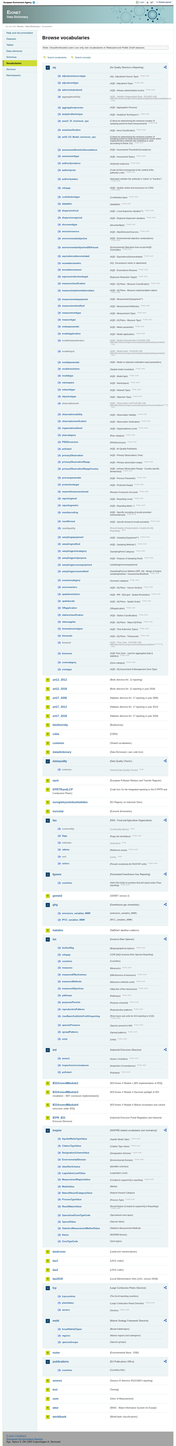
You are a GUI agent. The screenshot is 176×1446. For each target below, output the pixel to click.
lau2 (55, 1269)
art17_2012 (60, 706)
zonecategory (69, 662)
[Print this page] (148, 2)
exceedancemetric (71, 263)
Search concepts (83, 58)
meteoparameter (70, 326)
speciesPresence (71, 1025)
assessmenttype (70, 156)
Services (11, 69)
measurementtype (71, 313)
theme (65, 1235)
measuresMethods (71, 981)
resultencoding (70, 512)
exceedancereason (72, 269)
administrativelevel (72, 90)
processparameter (71, 477)
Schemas (11, 57)
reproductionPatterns (73, 1009)
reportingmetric (70, 505)
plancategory (69, 435)
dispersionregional (72, 217)
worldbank (59, 1416)
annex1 (66, 1058)
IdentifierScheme (71, 1166)
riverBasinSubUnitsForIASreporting (81, 1016)
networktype (68, 389)
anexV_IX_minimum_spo (75, 121)
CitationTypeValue (71, 1146)
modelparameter (70, 362)
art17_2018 (60, 715)
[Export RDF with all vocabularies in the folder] (165, 68)
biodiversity (60, 724)
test (55, 1389)
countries (67, 883)
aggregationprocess (72, 107)
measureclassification (73, 283)
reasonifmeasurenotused (75, 491)
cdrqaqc (66, 188)
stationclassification (72, 615)
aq (54, 67)
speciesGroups (70, 1342)
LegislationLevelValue (73, 1173)
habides (58, 930)
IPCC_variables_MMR (73, 920)
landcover (59, 1251)
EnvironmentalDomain (74, 1159)
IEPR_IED (59, 1117)
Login (141, 2)
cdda (56, 734)
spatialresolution (71, 594)
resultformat (68, 521)
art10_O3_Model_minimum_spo (79, 137)
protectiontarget (70, 484)
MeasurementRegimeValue (76, 1179)
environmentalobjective (74, 238)
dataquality (60, 761)
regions (66, 1335)
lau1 (55, 1260)
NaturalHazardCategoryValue (77, 1193)
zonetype (67, 669)
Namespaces (13, 75)
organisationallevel (72, 428)
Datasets (11, 38)
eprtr (56, 780)
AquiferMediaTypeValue (74, 1139)
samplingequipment (72, 537)
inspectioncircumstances (75, 1065)
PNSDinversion (70, 442)
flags (64, 836)
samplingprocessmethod (75, 571)
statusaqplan (69, 622)
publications (61, 1361)
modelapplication (71, 333)
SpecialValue (69, 1221)
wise (55, 1407)
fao (55, 820)
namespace (68, 382)
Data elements (14, 51)
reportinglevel (69, 498)
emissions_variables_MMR (76, 913)
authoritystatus (70, 179)
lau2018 (58, 1278)
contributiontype (71, 197)
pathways (67, 995)
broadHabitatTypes (72, 1329)
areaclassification (71, 130)
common (58, 743)
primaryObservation (72, 455)
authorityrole (69, 170)
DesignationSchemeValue (75, 1152)
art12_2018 (60, 688)
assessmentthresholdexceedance (79, 150)
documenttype (69, 224)
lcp (55, 1287)
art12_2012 (60, 679)
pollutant (67, 449)
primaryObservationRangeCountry (80, 469)
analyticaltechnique (72, 114)
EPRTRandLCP (63, 789)
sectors (66, 1310)
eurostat (58, 811)
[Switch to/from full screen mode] (153, 2)
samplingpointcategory (74, 551)
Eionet (20, 26)
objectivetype (69, 396)
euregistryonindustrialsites (70, 802)
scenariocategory (71, 580)
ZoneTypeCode (70, 1241)
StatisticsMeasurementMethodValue (81, 1228)
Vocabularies (13, 63)
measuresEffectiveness (74, 974)
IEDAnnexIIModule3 (65, 1092)
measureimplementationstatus (78, 290)
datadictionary (62, 752)
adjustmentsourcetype (74, 76)
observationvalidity (72, 414)
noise (56, 1352)
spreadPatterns (70, 1032)
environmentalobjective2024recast (80, 247)
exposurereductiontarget (75, 276)
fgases (57, 874)
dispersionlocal (70, 210)
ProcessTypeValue (71, 1199)
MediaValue (68, 1186)
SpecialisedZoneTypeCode (76, 1215)
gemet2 (57, 895)
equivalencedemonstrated (75, 256)
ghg (55, 904)
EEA (20, 2)
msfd (56, 1320)
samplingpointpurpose (74, 558)
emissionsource (70, 231)
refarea (65, 849)
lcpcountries (68, 1296)
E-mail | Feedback (16, 1435)
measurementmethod (73, 306)
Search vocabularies (57, 58)
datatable (67, 203)
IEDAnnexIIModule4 (65, 1104)
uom (55, 1398)
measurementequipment (75, 299)
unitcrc (65, 863)
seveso (57, 1380)
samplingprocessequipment (77, 565)
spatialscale (68, 601)
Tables (9, 44)
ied (55, 1049)
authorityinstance (71, 163)
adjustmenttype (70, 83)
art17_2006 (60, 697)
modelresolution (71, 369)
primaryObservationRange (76, 462)
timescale (67, 635)
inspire (57, 1130)
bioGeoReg (68, 948)
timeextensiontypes (72, 628)
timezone (67, 653)
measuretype (69, 319)
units (64, 1039)
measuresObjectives (73, 988)
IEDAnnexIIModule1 (65, 1083)
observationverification (74, 421)
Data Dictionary (32, 26)
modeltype (67, 375)
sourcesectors (69, 587)
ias (54, 939)
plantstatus (68, 1303)
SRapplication (69, 608)
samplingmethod (71, 544)
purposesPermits (71, 1002)
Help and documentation (19, 32)
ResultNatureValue (71, 1206)
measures (67, 967)
